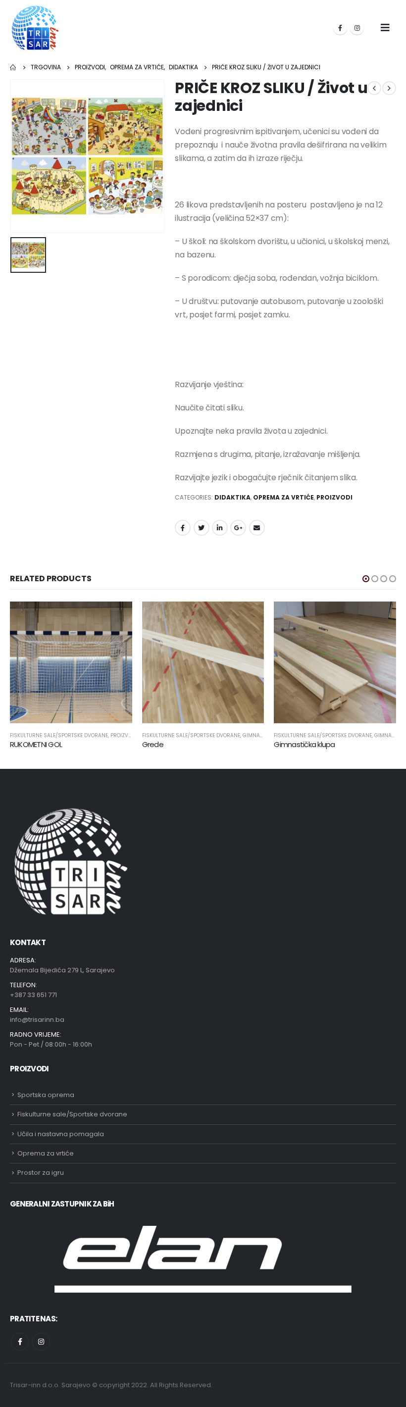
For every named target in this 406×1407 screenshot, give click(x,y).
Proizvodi (334, 497)
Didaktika (232, 497)
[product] (71, 663)
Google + (238, 528)
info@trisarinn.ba (37, 1019)
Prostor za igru (40, 1172)
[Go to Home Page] (13, 67)
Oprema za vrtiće (283, 497)
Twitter (201, 528)
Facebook (183, 528)
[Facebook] (340, 28)
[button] (365, 579)
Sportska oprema (45, 1095)
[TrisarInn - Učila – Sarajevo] (35, 27)
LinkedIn (220, 528)
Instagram (41, 1342)
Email (257, 528)
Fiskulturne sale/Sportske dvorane (59, 735)
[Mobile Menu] (385, 27)
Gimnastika (258, 735)
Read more (116, 618)
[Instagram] (357, 28)
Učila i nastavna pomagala (60, 1134)
